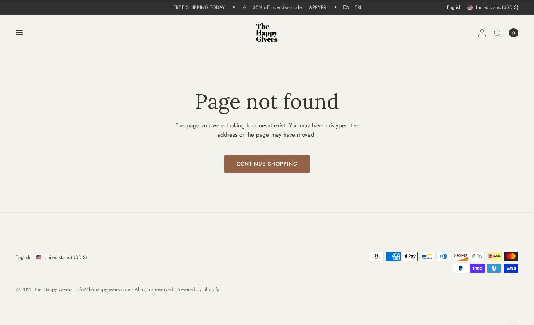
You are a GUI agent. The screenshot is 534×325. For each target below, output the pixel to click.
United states (497, 7)
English (454, 7)
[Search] (497, 32)
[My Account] (482, 32)
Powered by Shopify (197, 289)
